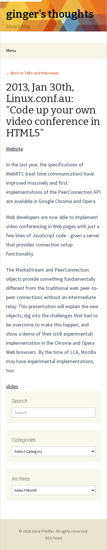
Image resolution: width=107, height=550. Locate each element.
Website (14, 149)
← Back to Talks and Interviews (32, 72)
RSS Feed (53, 538)
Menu (11, 50)
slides (12, 386)
